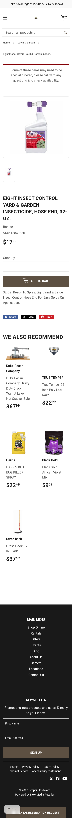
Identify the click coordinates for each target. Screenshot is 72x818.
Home (6, 42)
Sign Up (36, 753)
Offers (36, 639)
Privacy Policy (30, 766)
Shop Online (36, 627)
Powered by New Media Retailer (34, 794)
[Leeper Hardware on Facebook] (58, 779)
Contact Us (36, 675)
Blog (36, 651)
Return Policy (51, 766)
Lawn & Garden (26, 42)
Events (36, 645)
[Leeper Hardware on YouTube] (64, 779)
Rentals (36, 633)
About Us (36, 657)
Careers (36, 663)
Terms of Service (18, 771)
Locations (36, 669)
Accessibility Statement (46, 771)
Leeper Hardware (39, 790)
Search (14, 766)
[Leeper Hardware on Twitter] (51, 779)
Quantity (9, 258)
